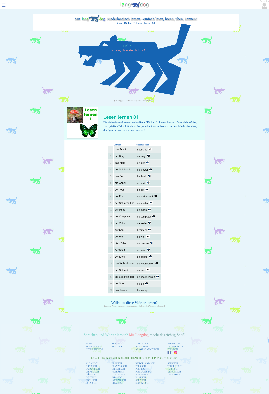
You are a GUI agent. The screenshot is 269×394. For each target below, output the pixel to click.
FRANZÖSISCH (119, 366)
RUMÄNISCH (141, 374)
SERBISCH (140, 380)
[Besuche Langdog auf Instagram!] (174, 353)
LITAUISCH (117, 383)
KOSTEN (116, 344)
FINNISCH (117, 363)
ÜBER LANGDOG (94, 349)
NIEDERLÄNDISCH (145, 363)
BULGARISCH (93, 369)
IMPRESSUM (174, 344)
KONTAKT (117, 346)
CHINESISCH (92, 372)
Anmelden (131, 100)
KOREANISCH (119, 380)
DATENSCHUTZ (175, 346)
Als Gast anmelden (145, 100)
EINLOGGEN (141, 344)
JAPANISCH (117, 377)
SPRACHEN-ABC (94, 346)
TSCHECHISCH (175, 366)
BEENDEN (173, 349)
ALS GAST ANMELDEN (147, 349)
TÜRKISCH (173, 369)
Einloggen (120, 100)
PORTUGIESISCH (143, 372)
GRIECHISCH (118, 369)
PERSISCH (140, 366)
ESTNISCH (91, 383)
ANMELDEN (141, 346)
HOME (89, 344)
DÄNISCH (91, 374)
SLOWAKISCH (142, 383)
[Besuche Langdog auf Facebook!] (167, 353)
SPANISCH (173, 363)
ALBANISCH (92, 363)
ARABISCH (91, 366)
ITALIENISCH (118, 374)
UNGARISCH (174, 374)
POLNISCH (140, 369)
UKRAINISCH (174, 372)
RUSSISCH (140, 377)
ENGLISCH (91, 380)
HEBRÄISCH (118, 372)
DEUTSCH (91, 377)
